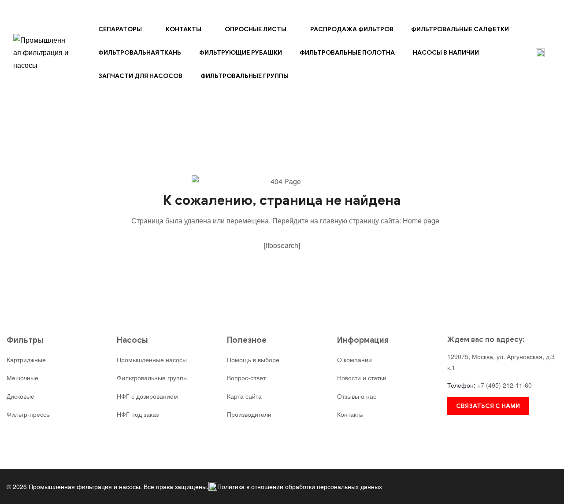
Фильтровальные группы (244, 76)
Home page (421, 220)
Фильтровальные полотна (347, 52)
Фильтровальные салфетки (460, 29)
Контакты (183, 29)
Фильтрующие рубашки (240, 52)
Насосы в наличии (446, 52)
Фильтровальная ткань (139, 52)
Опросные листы (255, 29)
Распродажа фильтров (351, 29)
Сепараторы (120, 29)
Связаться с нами (488, 406)
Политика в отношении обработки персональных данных (299, 486)
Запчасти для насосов (140, 76)
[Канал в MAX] (540, 52)
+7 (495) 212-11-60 (504, 385)
